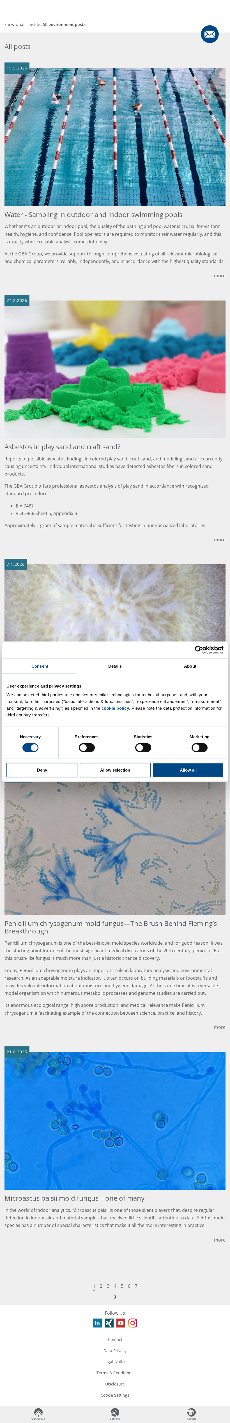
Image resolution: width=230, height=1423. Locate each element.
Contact (115, 1339)
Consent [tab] (39, 665)
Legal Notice (115, 1361)
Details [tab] (115, 665)
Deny (42, 770)
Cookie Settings (115, 1395)
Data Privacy (115, 1350)
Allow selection (115, 770)
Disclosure (115, 1384)
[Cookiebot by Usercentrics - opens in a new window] (199, 650)
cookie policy (115, 708)
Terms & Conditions (115, 1372)
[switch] (87, 747)
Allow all (188, 770)
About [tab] (190, 665)
